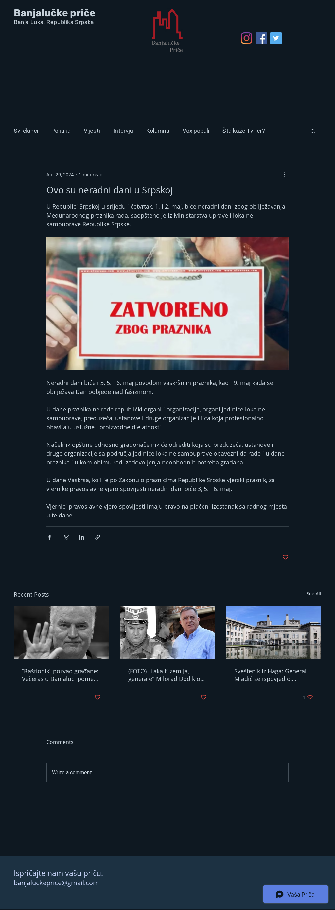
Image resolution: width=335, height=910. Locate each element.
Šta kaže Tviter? (243, 130)
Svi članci (26, 130)
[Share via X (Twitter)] (65, 537)
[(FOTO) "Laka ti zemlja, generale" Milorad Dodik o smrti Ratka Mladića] (167, 632)
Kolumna (157, 130)
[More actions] (285, 174)
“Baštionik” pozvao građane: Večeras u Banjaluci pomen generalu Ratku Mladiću (60, 675)
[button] (313, 130)
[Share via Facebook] (49, 537)
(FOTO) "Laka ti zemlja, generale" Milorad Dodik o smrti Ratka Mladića (164, 675)
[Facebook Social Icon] (261, 38)
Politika (61, 130)
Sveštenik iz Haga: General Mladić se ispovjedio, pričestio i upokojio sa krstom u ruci (270, 675)
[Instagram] (246, 38)
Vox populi (196, 130)
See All (314, 593)
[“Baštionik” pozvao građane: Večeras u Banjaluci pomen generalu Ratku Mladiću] (61, 632)
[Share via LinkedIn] (82, 537)
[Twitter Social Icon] (276, 38)
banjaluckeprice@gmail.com (56, 882)
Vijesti (92, 130)
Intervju (123, 130)
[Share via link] (98, 537)
